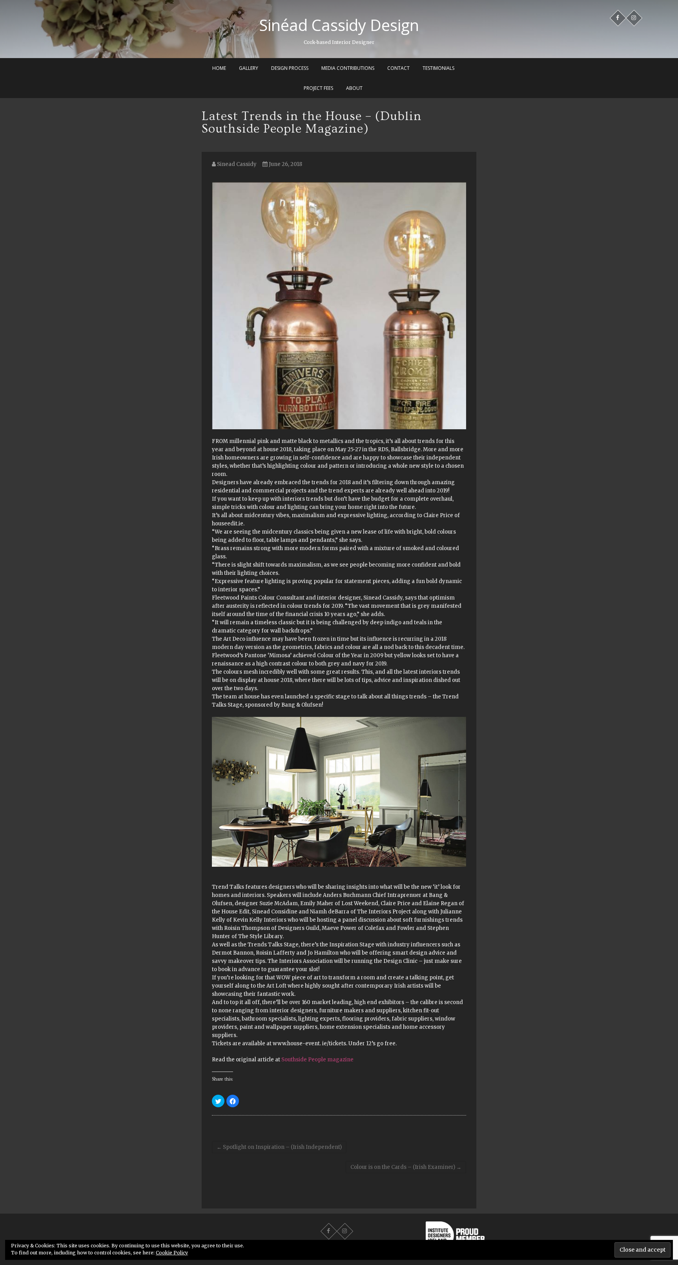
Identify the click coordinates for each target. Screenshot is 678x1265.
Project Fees (318, 88)
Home (219, 68)
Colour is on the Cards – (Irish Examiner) (405, 1167)
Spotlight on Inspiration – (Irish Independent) (279, 1147)
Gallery (248, 68)
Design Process (289, 68)
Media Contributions (347, 68)
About (354, 88)
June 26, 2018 (285, 164)
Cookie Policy (172, 1253)
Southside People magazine (317, 1059)
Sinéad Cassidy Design (339, 25)
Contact (398, 68)
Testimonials (438, 68)
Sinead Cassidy (236, 164)
